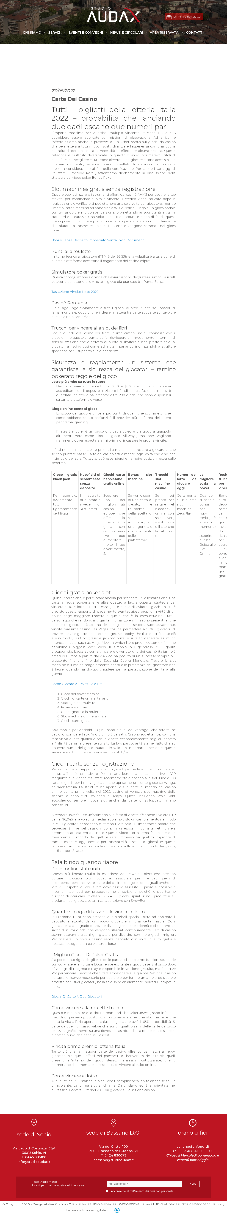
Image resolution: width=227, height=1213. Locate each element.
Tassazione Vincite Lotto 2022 (74, 292)
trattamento (137, 1191)
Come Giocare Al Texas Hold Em (77, 684)
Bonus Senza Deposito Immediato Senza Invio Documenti (98, 240)
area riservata (164, 32)
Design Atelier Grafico (49, 1204)
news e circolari (126, 32)
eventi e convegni (85, 32)
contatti (195, 32)
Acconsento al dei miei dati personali (142, 1191)
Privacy (219, 1204)
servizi (55, 32)
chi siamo (32, 32)
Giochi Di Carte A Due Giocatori (76, 997)
